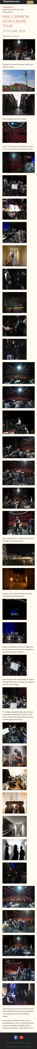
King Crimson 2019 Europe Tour (13, 9)
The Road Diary (7, 7)
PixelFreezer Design (23, 1042)
